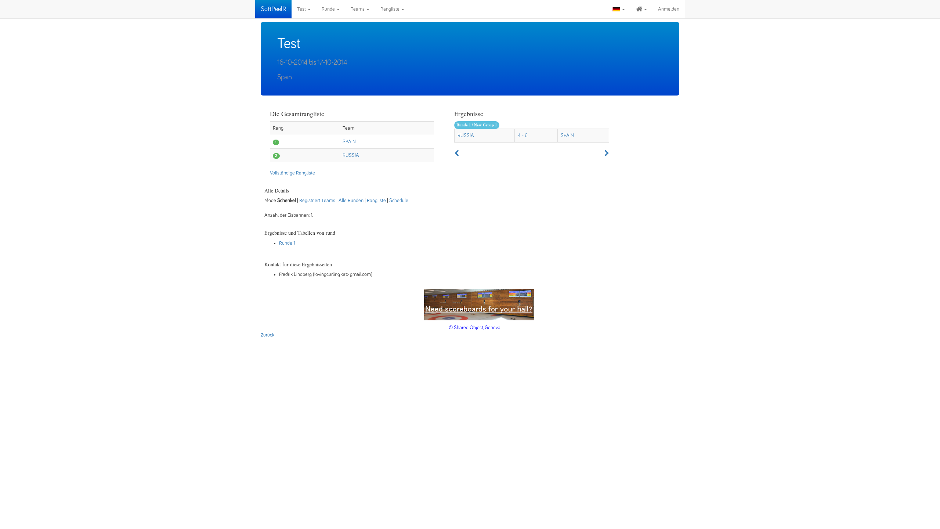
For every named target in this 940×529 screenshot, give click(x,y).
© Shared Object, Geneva (474, 327)
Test (302, 9)
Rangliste (390, 9)
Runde (329, 9)
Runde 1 (287, 243)
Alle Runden (351, 200)
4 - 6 (523, 135)
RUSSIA (351, 155)
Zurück (267, 335)
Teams (358, 9)
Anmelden (668, 9)
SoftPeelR (273, 9)
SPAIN (349, 141)
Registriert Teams (317, 200)
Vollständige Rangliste (292, 173)
